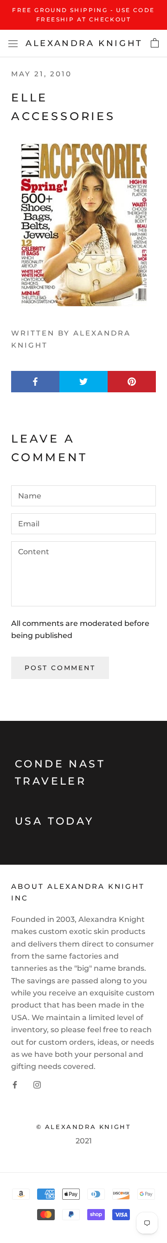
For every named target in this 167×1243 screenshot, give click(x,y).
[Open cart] (155, 43)
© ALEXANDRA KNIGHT (83, 1126)
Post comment (60, 668)
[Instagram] (37, 1084)
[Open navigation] (13, 43)
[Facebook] (15, 1084)
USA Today (54, 821)
